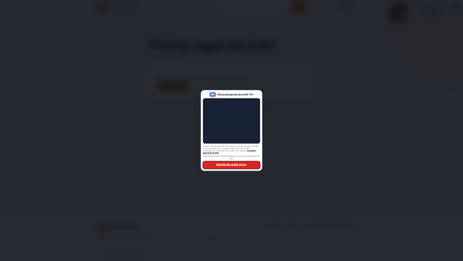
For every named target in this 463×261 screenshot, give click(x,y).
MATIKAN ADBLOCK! (231, 165)
